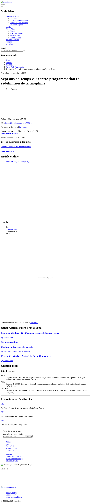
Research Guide (12, 448)
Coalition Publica (16, 33)
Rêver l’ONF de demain (15, 67)
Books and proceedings (19, 23)
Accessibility (10, 446)
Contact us (10, 450)
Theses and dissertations (19, 21)
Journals (13, 18)
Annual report (15, 38)
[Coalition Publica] (8, 487)
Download (34, 323)
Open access (15, 35)
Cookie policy (11, 495)
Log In (8, 27)
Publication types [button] (12, 16)
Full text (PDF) (11, 162)
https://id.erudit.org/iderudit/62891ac (18, 123)
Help (7, 444)
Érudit (12, 31)
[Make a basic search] (2, 4)
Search (3, 48)
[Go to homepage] (6, 2)
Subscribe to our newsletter (13, 434)
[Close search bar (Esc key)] (4, 4)
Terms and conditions (14, 497)
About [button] (8, 29)
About (13, 29)
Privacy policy (11, 493)
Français (9, 42)
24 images (9, 65)
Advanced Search (12, 40)
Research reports (16, 25)
